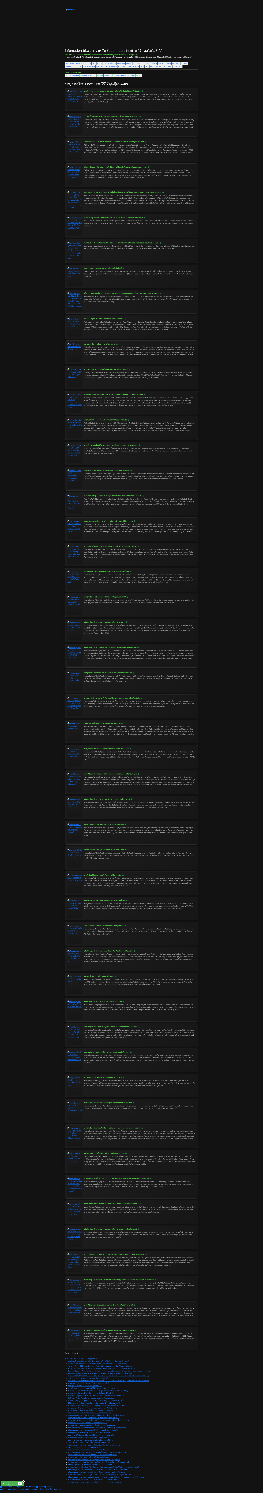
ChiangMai (178, 66)
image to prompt (89, 75)
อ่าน (20, 1483)
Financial (121, 66)
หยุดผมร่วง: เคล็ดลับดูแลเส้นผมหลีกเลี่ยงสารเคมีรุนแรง (87, 1423)
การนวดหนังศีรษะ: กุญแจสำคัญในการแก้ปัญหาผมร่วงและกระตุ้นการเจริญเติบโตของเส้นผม (101, 1474)
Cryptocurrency (110, 63)
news (108, 75)
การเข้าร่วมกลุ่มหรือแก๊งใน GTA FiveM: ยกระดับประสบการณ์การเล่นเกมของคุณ (97, 1395)
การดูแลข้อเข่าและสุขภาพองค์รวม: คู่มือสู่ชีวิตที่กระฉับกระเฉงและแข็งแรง (95, 1482)
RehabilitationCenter (74, 66)
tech (142, 66)
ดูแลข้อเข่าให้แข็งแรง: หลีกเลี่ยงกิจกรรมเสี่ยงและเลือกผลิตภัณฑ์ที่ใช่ (92, 1455)
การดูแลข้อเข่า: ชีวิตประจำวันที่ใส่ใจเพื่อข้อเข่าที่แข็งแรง (88, 1457)
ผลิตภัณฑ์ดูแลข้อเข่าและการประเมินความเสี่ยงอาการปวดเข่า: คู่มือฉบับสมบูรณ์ (96, 1472)
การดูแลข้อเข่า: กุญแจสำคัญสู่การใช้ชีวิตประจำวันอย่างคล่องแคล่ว (92, 1425)
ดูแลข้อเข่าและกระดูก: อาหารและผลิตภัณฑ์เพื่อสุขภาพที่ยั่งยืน (90, 1440)
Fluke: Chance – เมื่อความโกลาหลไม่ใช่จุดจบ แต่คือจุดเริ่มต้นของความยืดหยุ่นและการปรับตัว (102, 1368)
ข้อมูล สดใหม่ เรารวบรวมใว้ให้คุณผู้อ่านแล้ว (81, 1358)
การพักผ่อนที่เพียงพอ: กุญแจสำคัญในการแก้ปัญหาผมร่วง (88, 1437)
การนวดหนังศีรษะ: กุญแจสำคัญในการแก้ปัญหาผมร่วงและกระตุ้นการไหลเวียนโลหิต (98, 1420)
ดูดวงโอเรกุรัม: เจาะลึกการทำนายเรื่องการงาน (85, 1386)
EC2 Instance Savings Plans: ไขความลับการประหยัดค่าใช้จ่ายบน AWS (94, 1403)
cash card (176, 63)
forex (169, 63)
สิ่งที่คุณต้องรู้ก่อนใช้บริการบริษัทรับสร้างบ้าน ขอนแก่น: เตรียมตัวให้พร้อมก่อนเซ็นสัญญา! (100, 1373)
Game (99, 63)
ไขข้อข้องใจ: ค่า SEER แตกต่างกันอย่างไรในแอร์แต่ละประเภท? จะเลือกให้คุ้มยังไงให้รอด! (100, 1366)
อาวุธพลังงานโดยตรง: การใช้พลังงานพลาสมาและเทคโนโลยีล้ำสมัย (92, 1408)
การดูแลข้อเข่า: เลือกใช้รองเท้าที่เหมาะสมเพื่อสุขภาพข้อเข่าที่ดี (90, 1410)
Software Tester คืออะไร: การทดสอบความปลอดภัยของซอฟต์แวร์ (92, 1398)
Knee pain (113, 66)
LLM (94, 63)
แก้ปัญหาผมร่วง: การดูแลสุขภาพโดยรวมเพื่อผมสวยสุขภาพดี (89, 1432)
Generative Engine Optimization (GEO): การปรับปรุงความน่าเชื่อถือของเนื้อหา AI (98, 1400)
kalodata (146, 63)
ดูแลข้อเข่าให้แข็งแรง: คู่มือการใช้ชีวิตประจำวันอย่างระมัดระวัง (91, 1435)
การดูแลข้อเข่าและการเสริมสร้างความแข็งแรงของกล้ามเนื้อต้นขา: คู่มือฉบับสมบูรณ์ (98, 1462)
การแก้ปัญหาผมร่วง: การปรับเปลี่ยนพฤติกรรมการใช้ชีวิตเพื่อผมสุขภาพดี (94, 1460)
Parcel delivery (89, 66)
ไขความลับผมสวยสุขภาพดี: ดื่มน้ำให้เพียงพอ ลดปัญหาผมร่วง (90, 1442)
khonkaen (137, 63)
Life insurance (101, 66)
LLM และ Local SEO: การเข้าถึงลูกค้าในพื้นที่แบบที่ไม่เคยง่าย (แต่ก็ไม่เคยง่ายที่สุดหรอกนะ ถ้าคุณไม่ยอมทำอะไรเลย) (109, 1371)
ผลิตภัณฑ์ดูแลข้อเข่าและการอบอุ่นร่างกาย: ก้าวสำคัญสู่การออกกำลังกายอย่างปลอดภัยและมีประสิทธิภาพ (106, 1477)
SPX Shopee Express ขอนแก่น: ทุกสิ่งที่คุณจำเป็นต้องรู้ (88, 1378)
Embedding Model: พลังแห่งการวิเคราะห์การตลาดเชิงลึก (89, 1383)
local (101, 75)
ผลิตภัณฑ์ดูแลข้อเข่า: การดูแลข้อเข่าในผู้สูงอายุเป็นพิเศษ (88, 1450)
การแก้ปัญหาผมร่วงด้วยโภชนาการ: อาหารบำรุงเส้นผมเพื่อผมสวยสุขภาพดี (95, 1479)
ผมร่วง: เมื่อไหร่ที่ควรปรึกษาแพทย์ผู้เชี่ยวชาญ (84, 1447)
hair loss (161, 63)
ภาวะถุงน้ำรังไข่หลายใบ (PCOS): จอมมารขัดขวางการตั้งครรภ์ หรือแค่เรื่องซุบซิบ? (97, 1363)
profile (132, 75)
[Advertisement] (131, 26)
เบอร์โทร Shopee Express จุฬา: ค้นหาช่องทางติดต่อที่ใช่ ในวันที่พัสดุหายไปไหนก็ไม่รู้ (99, 1361)
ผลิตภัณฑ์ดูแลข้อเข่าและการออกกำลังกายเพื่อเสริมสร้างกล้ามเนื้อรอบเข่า (94, 1445)
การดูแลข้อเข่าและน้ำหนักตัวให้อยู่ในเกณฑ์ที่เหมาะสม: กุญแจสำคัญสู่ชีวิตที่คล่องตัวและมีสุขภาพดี (103, 1467)
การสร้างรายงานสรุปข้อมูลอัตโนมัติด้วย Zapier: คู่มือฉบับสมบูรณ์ (91, 1388)
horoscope (70, 63)
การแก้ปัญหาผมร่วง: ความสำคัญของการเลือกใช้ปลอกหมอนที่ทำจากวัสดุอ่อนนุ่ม (97, 1452)
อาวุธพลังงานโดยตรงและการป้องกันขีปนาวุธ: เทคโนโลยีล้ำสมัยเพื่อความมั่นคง (96, 1405)
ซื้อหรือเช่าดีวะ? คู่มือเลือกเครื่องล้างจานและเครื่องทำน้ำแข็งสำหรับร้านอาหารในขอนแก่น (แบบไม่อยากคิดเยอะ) (108, 1376)
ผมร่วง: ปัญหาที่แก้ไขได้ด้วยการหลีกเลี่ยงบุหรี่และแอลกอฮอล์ (90, 1464)
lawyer (129, 63)
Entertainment (73, 75)
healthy (154, 63)
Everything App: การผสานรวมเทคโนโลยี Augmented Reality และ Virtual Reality (98, 1390)
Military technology (83, 63)
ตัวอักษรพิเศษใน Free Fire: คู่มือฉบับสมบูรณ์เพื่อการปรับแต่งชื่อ (91, 1393)
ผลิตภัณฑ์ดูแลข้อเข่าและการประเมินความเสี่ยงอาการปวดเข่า (90, 1413)
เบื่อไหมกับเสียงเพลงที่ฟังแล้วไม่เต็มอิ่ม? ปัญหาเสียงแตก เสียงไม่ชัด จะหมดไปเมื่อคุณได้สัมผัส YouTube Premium (108, 1381)
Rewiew (184, 63)
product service (119, 75)
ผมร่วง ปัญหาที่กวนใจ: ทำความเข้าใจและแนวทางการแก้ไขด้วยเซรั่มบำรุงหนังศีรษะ (98, 1469)
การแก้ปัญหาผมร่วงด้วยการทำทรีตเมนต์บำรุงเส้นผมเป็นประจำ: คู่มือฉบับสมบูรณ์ (97, 1427)
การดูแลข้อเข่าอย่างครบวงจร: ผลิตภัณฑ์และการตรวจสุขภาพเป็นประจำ (93, 1418)
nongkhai (121, 63)
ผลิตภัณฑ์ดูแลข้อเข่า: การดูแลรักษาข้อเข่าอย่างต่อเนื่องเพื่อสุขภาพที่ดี (93, 1430)
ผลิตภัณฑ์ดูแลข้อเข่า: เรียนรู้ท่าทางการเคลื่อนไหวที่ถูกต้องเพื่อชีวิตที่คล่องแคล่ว (96, 1415)
